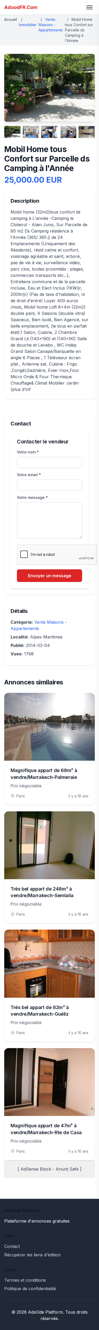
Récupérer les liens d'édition (32, 1254)
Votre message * (32, 497)
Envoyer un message (49, 575)
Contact (12, 1246)
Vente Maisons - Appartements (51, 24)
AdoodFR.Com (20, 7)
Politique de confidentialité (30, 1288)
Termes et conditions (25, 1280)
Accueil (10, 19)
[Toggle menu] (89, 7)
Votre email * (29, 474)
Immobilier (27, 24)
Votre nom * (28, 452)
